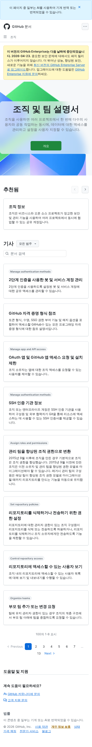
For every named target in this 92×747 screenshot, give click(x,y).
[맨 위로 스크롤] (82, 737)
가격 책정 (9, 731)
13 (39, 653)
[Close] (79, 6)
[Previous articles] (74, 189)
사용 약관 (41, 726)
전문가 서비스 (29, 731)
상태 (77, 726)
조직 (13, 37)
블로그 (46, 731)
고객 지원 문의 (17, 700)
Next (48, 653)
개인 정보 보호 (61, 726)
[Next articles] (85, 189)
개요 (46, 146)
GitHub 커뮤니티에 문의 (24, 694)
